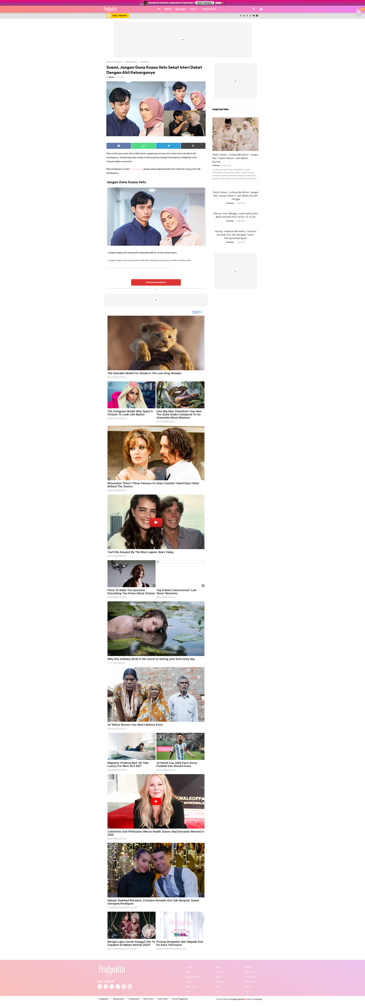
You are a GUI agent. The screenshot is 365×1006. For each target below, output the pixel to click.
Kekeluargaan (131, 62)
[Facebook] (240, 16)
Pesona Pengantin (114, 62)
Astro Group (258, 999)
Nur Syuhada (136, 168)
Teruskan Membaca (156, 282)
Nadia (111, 77)
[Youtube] (253, 16)
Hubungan (145, 62)
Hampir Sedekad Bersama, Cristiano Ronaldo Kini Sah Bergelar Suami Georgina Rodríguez (235, 235)
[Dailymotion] (257, 16)
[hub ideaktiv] (261, 8)
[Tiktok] (250, 16)
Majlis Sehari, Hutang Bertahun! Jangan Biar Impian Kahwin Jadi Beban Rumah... (235, 158)
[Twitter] (247, 16)
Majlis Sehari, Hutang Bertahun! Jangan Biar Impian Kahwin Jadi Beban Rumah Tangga (235, 196)
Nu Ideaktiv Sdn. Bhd (237, 999)
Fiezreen (216, 165)
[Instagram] (244, 16)
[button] (254, 9)
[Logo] (110, 9)
